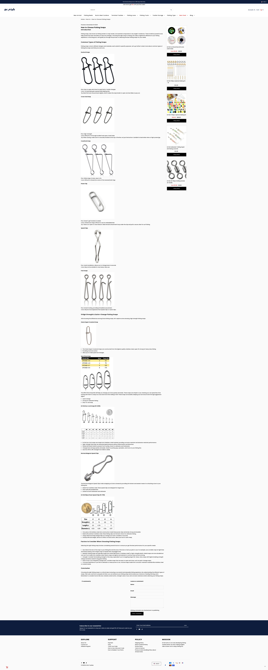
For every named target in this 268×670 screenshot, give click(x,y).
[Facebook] (136, 629)
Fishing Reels (88, 15)
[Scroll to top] (265, 666)
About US (83, 643)
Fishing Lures (131, 15)
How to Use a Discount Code (116, 648)
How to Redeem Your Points (116, 650)
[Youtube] (139, 629)
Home (83, 19)
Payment (110, 643)
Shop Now (177, 54)
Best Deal (183, 15)
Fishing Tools (144, 15)
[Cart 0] (7, 667)
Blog (191, 15)
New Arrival (77, 15)
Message (133, 597)
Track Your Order (113, 646)
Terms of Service (139, 648)
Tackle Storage (158, 15)
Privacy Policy (139, 646)
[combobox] (129, 10)
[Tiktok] (142, 629)
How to (88, 19)
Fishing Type (171, 15)
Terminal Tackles (117, 15)
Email (132, 591)
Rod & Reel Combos (102, 15)
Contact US (84, 644)
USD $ (264, 2)
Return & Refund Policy (141, 644)
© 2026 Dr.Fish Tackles (87, 665)
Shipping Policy (139, 643)
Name (132, 584)
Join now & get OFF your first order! (134, 4)
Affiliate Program (86, 646)
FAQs (109, 644)
